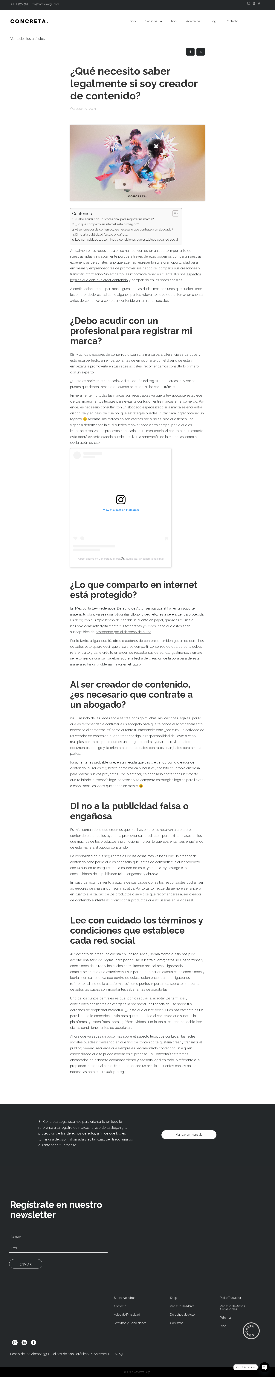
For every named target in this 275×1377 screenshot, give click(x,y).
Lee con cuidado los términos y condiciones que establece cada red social (126, 239)
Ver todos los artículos (27, 39)
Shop (173, 21)
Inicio (132, 21)
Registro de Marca (182, 1306)
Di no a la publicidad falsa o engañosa (101, 234)
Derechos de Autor (183, 1314)
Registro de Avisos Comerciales (232, 1307)
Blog (213, 21)
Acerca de (193, 21)
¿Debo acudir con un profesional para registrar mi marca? (114, 219)
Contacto (232, 21)
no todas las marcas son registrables (122, 395)
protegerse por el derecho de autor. (123, 632)
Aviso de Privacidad (127, 1314)
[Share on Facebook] (190, 52)
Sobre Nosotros (124, 1298)
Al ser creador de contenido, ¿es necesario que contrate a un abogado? (124, 229)
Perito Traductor (230, 1298)
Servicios (151, 21)
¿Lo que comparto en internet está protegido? (107, 224)
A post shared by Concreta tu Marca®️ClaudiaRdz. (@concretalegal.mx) (121, 558)
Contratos (176, 1323)
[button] (161, 21)
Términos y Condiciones (130, 1323)
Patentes (226, 1317)
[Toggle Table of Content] (173, 213)
